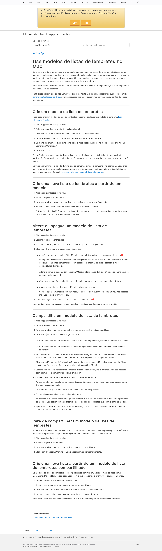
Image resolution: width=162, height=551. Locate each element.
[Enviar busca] (83, 45)
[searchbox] (105, 45)
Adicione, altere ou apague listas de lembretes (82, 172)
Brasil (137, 544)
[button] (131, 2)
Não (85, 22)
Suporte (31, 537)
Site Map (57, 546)
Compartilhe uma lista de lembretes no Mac (52, 517)
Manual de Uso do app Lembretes (47, 34)
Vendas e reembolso (45, 546)
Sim (74, 22)
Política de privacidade (30, 546)
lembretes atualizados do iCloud (47, 97)
